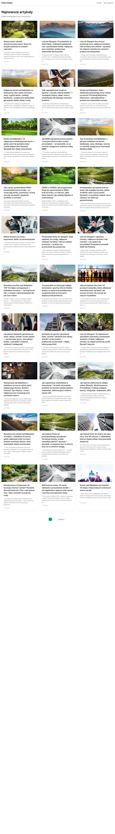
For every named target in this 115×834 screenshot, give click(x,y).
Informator (7, 3)
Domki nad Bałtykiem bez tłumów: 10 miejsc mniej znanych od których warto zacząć (95, 487)
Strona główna (109, 3)
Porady (99, 3)
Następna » (61, 519)
